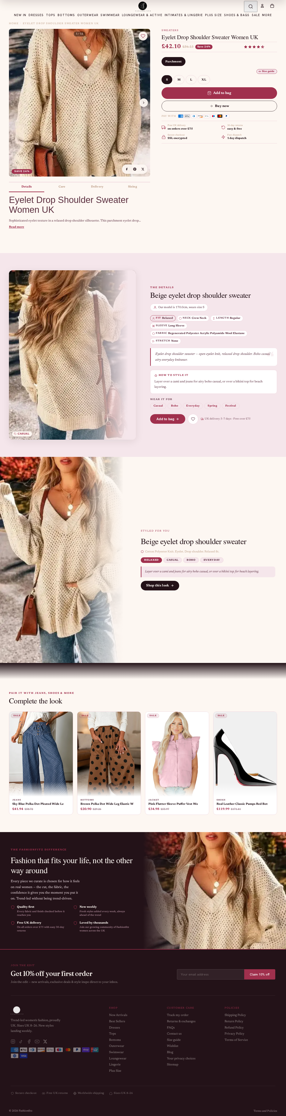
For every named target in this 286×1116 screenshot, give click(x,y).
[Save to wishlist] (143, 36)
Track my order (178, 1015)
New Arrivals (118, 1015)
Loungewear (117, 1058)
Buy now (222, 106)
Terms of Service (236, 1040)
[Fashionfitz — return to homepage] (143, 6)
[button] (254, 46)
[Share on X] (142, 169)
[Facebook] (29, 1041)
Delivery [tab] (97, 186)
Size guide (268, 71)
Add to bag (222, 93)
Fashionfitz (25, 1111)
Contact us (174, 1033)
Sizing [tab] (132, 186)
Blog (170, 1052)
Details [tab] (26, 186)
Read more (16, 227)
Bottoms (115, 1040)
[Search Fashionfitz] (250, 6)
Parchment (173, 61)
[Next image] (143, 102)
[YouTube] (37, 1041)
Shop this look (157, 585)
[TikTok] (21, 1041)
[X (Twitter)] (45, 1041)
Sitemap (172, 1064)
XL (204, 79)
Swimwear (116, 1052)
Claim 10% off (260, 974)
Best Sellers (117, 1021)
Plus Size (115, 1071)
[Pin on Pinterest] (134, 169)
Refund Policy (234, 1027)
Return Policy (234, 1021)
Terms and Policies (265, 1111)
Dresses (114, 1027)
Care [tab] (62, 186)
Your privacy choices (181, 1058)
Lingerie (115, 1064)
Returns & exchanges (181, 1021)
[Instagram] (13, 1041)
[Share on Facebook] (126, 169)
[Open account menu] (262, 6)
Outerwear (116, 1046)
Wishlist (172, 1046)
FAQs (171, 1027)
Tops (112, 1033)
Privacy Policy (234, 1033)
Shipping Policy (235, 1015)
